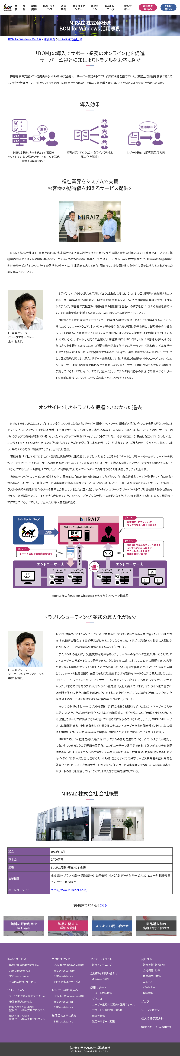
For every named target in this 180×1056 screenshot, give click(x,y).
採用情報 (148, 993)
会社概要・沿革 (151, 970)
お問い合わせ (168, 7)
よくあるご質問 (100, 979)
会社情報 (146, 959)
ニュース (147, 981)
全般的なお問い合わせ (104, 973)
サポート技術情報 (102, 993)
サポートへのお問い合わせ (107, 1010)
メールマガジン (150, 1010)
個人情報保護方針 (152, 1018)
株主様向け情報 (152, 976)
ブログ (145, 1001)
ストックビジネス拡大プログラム (27, 996)
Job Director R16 (64, 970)
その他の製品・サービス (22, 981)
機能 (24, 7)
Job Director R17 (19, 970)
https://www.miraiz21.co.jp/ (69, 890)
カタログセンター (79, 7)
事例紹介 (49, 39)
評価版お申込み (148, 7)
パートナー (149, 987)
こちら (103, 905)
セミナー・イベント (101, 959)
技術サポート (98, 987)
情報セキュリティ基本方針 (157, 1027)
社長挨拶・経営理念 (154, 964)
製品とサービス (16, 959)
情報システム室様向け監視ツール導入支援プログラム (27, 1008)
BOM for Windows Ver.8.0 (24, 39)
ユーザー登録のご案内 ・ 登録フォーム (113, 1004)
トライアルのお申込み (65, 990)
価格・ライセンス (48, 7)
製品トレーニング (111, 7)
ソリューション (15, 990)
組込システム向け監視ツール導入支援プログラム (27, 1017)
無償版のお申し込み (64, 1015)
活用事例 (63, 7)
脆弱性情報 (98, 1016)
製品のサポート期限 (103, 1021)
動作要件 (34, 7)
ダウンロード (99, 999)
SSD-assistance (19, 976)
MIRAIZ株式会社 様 (70, 39)
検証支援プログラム (20, 1001)
